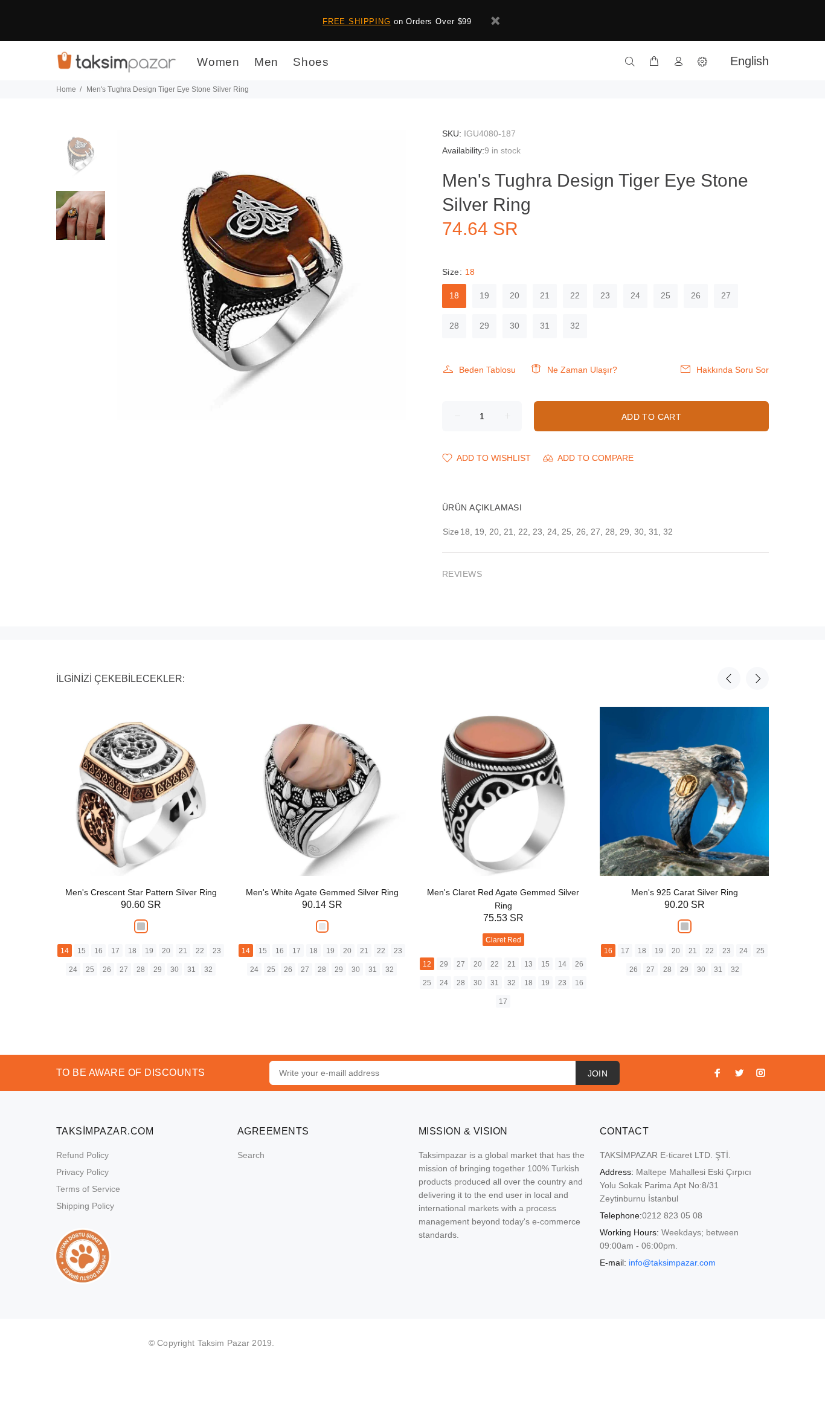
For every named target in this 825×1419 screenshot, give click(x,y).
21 (545, 295)
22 (575, 295)
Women (218, 62)
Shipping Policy (85, 1206)
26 (696, 295)
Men (266, 62)
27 (726, 295)
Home (66, 89)
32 (575, 325)
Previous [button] (728, 678)
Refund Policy (82, 1155)
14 (64, 951)
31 (545, 325)
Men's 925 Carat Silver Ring (684, 892)
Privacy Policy (82, 1172)
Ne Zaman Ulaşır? (582, 370)
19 (484, 295)
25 (665, 295)
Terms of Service (88, 1189)
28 (454, 325)
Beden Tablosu (487, 370)
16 (98, 951)
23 (605, 295)
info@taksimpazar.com (672, 1262)
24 (635, 295)
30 (514, 325)
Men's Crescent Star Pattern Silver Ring (141, 892)
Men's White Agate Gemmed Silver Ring (322, 892)
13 (528, 964)
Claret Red (503, 940)
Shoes (311, 62)
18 (454, 295)
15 (81, 951)
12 (427, 964)
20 (514, 295)
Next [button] (757, 678)
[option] (80, 160)
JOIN (598, 1073)
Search (251, 1155)
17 (115, 951)
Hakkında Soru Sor (732, 370)
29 (484, 325)
